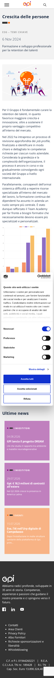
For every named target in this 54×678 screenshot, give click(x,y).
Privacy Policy (17, 633)
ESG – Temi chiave (15, 32)
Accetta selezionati (27, 389)
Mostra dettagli (37, 369)
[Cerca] (44, 4)
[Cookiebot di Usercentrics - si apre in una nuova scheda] (38, 277)
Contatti (13, 625)
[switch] (46, 338)
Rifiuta (27, 399)
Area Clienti (15, 629)
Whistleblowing (18, 649)
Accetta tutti (27, 379)
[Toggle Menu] (6, 4)
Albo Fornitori (17, 637)
